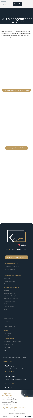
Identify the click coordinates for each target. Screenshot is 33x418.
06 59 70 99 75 (9, 371)
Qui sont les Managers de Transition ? (13, 110)
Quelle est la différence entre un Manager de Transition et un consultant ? (15, 140)
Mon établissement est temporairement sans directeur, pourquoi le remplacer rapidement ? (15, 58)
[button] (16, 58)
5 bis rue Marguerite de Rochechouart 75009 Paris (15, 379)
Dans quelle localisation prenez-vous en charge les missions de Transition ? (14, 191)
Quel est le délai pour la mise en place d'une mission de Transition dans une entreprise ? (15, 74)
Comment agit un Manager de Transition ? (14, 124)
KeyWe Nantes (10, 388)
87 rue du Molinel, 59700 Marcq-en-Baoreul (15, 369)
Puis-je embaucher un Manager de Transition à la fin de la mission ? (15, 117)
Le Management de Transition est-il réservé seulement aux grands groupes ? (15, 66)
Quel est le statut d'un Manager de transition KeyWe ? (15, 168)
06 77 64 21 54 (9, 383)
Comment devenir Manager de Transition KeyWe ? (14, 176)
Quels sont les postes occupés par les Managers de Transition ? (13, 132)
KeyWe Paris (10, 376)
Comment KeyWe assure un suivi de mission (15, 184)
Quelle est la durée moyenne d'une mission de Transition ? (15, 82)
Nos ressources (8, 313)
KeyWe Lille (9, 366)
